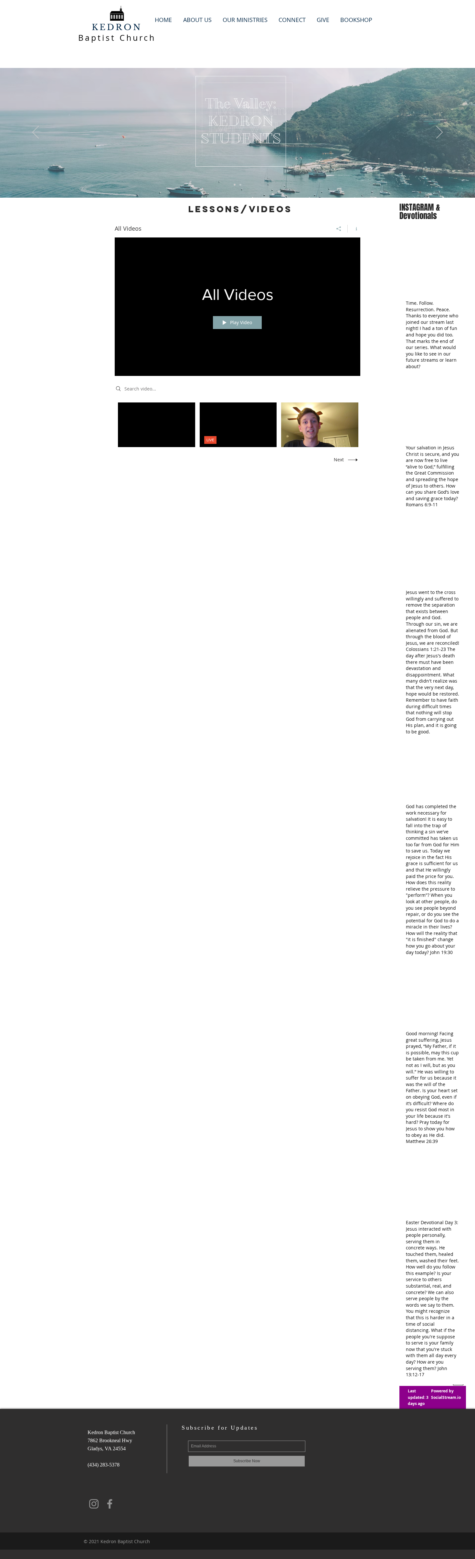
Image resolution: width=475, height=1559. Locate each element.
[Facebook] (109, 1504)
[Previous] (35, 132)
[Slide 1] (235, 185)
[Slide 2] (240, 185)
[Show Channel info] (354, 229)
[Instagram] (94, 1504)
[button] (197, 20)
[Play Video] (156, 424)
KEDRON (117, 27)
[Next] (439, 132)
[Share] (339, 229)
